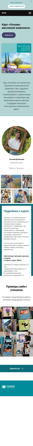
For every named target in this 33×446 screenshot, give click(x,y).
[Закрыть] (31, 1)
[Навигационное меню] (30, 13)
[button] (9, 35)
